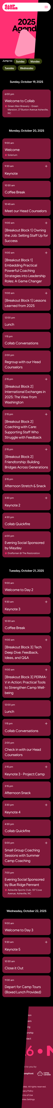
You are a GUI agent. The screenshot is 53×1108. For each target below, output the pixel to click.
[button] (46, 7)
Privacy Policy (26, 1091)
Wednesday (26, 68)
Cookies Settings (26, 1099)
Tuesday (9, 68)
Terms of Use (26, 1095)
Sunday (20, 61)
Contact (26, 1038)
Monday (35, 61)
